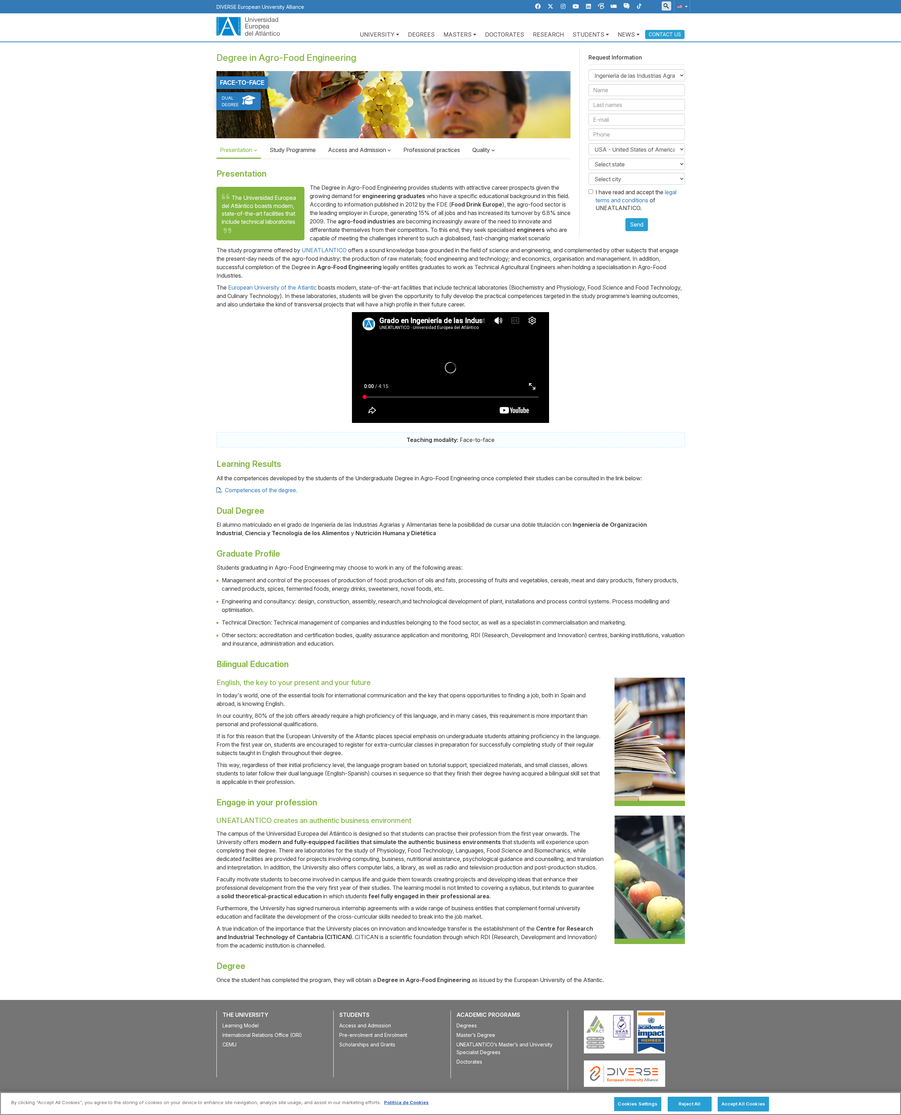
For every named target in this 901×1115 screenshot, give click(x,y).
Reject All (689, 1104)
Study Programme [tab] (293, 149)
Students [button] (588, 34)
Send (636, 224)
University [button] (377, 34)
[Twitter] (550, 6)
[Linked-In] (588, 6)
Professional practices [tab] (431, 149)
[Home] (248, 25)
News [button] (626, 34)
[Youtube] (576, 6)
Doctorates (504, 34)
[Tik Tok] (639, 6)
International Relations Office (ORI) (262, 1035)
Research (548, 34)
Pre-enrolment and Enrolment (373, 1035)
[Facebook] (538, 6)
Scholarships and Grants (367, 1044)
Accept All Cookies (743, 1104)
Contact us (665, 34)
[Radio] (614, 6)
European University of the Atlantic (272, 287)
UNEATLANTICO (324, 250)
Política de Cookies (406, 1102)
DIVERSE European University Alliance (260, 7)
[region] (450, 1103)
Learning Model (240, 1025)
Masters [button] (457, 34)
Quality (481, 149)
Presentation (237, 149)
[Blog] (601, 6)
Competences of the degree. (260, 490)
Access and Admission (358, 149)
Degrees (421, 34)
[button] (681, 6)
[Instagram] (563, 6)
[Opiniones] (626, 6)
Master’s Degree (475, 1035)
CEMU (229, 1044)
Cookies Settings (637, 1104)
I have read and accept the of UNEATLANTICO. (636, 200)
